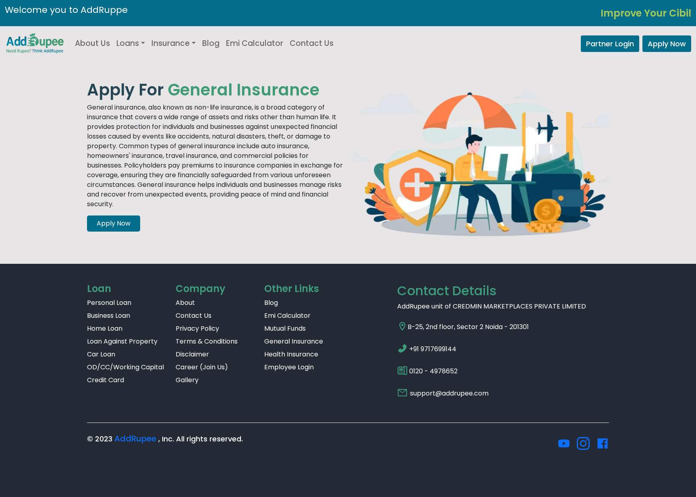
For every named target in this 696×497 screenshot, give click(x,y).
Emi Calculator (254, 43)
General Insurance (293, 341)
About (185, 302)
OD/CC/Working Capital (125, 367)
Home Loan (104, 328)
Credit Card (105, 380)
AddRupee (135, 438)
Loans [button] (127, 43)
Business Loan (108, 315)
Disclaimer (192, 354)
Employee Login (289, 367)
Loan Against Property (122, 341)
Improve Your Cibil (646, 13)
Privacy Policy (197, 328)
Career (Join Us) (202, 367)
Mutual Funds (285, 328)
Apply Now (667, 44)
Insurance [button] (170, 43)
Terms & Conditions (207, 341)
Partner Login (610, 44)
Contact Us (312, 43)
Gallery (187, 380)
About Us (92, 43)
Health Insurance (291, 354)
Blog (211, 43)
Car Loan (101, 354)
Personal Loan (109, 302)
